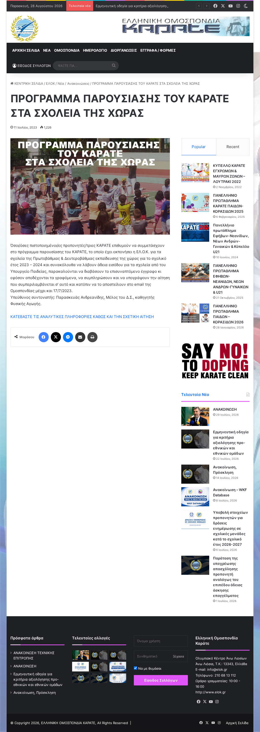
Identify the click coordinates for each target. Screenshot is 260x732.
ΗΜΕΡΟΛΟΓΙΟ (95, 50)
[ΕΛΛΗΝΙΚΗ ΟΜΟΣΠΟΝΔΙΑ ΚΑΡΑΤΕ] (24, 28)
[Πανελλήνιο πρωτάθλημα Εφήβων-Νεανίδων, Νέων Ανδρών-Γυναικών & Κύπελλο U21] (195, 232)
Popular (199, 146)
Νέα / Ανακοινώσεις (73, 83)
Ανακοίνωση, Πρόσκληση (34, 693)
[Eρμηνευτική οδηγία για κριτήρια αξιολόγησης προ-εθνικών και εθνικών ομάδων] (195, 439)
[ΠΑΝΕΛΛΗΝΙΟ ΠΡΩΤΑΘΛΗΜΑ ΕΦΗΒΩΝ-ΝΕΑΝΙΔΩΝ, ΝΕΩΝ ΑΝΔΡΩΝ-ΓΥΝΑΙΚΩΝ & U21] (195, 272)
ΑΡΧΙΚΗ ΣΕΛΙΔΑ (26, 50)
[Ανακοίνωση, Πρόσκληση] (195, 474)
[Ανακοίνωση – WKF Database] (195, 496)
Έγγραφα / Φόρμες (158, 50)
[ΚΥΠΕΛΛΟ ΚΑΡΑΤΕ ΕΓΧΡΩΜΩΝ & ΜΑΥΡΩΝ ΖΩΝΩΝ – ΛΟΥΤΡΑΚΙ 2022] (195, 172)
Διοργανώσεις (124, 50)
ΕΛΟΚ (50, 83)
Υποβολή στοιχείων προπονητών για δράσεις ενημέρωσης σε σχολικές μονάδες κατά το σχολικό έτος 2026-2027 (230, 528)
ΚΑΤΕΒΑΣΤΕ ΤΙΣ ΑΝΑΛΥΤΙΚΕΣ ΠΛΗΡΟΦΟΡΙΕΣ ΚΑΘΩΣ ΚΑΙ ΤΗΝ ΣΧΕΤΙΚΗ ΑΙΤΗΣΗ (82, 316)
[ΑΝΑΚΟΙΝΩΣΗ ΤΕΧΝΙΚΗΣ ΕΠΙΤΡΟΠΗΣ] (99, 655)
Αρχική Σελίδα (237, 723)
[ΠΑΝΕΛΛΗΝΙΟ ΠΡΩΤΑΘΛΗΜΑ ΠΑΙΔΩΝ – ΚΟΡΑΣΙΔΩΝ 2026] (195, 313)
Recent (232, 146)
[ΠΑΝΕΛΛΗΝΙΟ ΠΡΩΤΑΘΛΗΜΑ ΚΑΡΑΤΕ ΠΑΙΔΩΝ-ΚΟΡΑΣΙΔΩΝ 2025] (195, 202)
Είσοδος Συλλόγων (161, 680)
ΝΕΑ (47, 50)
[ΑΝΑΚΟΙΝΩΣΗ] (195, 416)
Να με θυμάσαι (149, 668)
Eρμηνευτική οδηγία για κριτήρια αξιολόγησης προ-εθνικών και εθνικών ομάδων (159, 6)
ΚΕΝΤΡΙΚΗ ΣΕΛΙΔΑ (28, 83)
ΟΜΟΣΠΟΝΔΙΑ (66, 50)
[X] (205, 702)
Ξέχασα (178, 656)
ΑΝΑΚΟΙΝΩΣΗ (225, 409)
